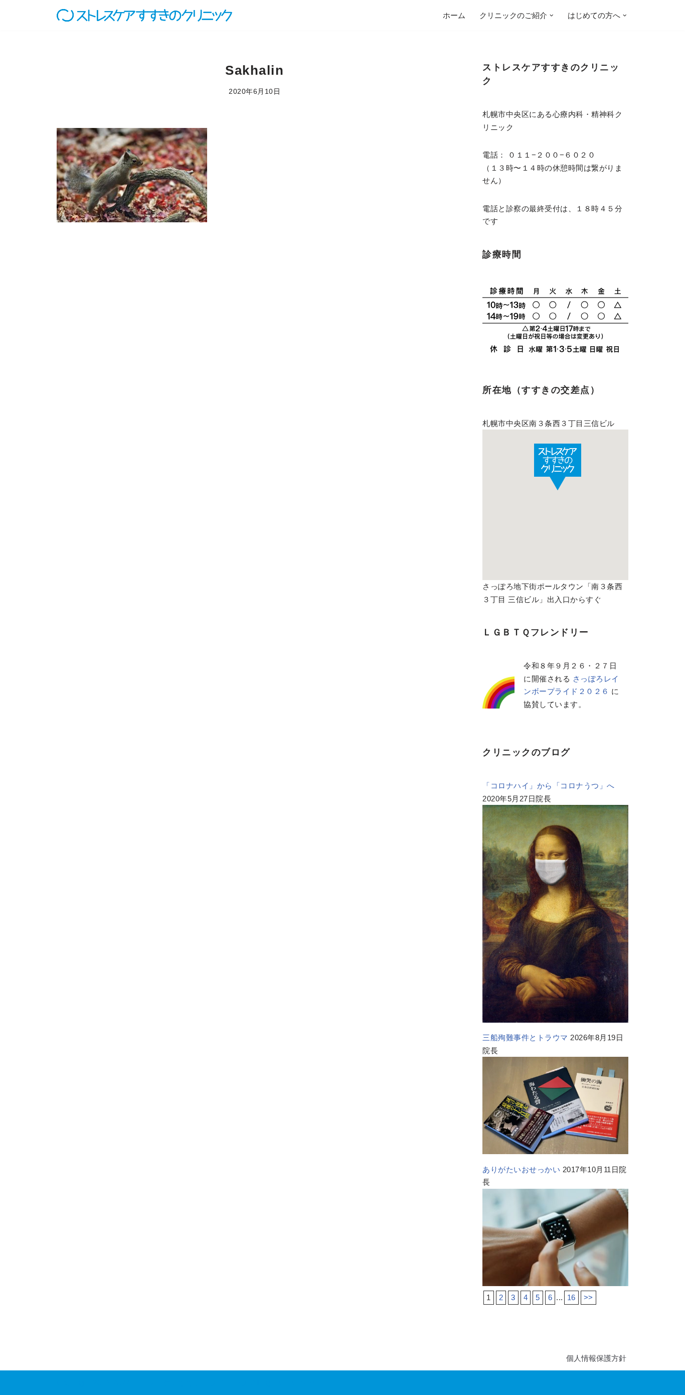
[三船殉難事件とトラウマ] (555, 1151)
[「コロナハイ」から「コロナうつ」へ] (555, 1020)
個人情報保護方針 (596, 1358)
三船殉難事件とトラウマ (525, 1037)
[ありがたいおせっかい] (555, 1283)
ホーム (454, 15)
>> (588, 1297)
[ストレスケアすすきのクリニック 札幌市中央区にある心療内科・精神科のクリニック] (144, 15)
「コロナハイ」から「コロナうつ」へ (548, 785)
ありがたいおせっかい (521, 1169)
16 (571, 1297)
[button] (552, 16)
